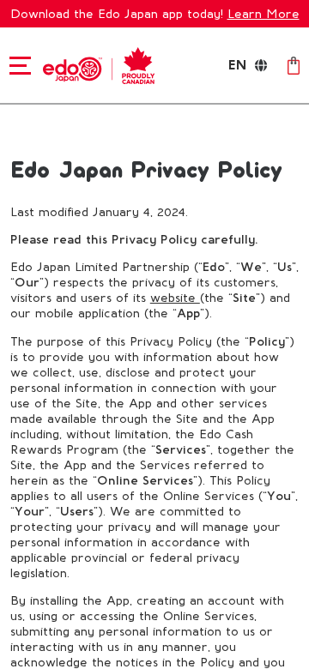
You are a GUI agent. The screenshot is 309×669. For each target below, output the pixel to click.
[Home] (95, 64)
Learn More (263, 13)
